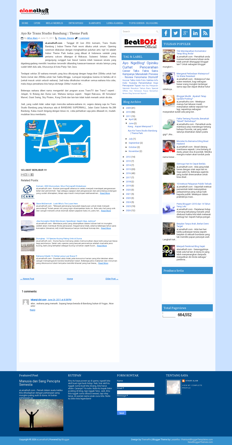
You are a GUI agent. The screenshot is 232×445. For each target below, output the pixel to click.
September (134, 143)
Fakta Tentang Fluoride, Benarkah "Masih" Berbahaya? (193, 119)
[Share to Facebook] (32, 174)
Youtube (133, 83)
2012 (128, 157)
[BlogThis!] (25, 174)
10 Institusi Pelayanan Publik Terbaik (194, 184)
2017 (128, 177)
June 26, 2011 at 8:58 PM (59, 299)
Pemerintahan (145, 83)
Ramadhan (153, 91)
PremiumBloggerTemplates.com (197, 439)
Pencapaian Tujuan (131, 85)
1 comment (83, 38)
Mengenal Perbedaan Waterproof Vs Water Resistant (193, 74)
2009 (128, 108)
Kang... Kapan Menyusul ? (140, 126)
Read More (105, 193)
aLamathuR (42, 439)
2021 (128, 194)
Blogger (65, 439)
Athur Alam (32, 38)
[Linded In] (196, 37)
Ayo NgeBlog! (133, 63)
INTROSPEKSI (76, 23)
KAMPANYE (95, 23)
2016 (128, 173)
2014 (128, 165)
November (134, 151)
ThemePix (146, 439)
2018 (128, 181)
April (131, 119)
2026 (128, 210)
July (131, 139)
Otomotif (153, 77)
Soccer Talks (128, 80)
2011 (128, 116)
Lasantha (175, 439)
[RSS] (206, 37)
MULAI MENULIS (54, 23)
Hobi (124, 83)
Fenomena (140, 77)
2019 (128, 185)
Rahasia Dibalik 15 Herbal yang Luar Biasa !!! (56, 256)
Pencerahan (149, 67)
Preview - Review (66, 38)
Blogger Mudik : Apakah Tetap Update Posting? (191, 97)
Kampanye (128, 74)
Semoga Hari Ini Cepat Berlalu (191, 163)
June (131, 123)
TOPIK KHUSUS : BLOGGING (143, 23)
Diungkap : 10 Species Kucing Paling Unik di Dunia (59, 238)
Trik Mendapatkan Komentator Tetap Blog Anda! (191, 52)
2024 (128, 202)
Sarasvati (136, 93)
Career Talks (130, 70)
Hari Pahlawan (135, 91)
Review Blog (127, 93)
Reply (32, 310)
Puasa (145, 91)
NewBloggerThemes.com (200, 442)
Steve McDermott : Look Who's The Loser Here (57, 203)
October (133, 147)
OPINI (37, 23)
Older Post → (111, 278)
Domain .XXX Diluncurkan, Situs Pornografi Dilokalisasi (61, 186)
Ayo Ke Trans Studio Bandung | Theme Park (54, 33)
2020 (128, 189)
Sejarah (143, 93)
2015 (128, 169)
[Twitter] (176, 37)
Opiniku (152, 63)
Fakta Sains (150, 70)
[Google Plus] (186, 37)
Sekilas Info (152, 80)
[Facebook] (166, 37)
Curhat (127, 67)
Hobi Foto (141, 80)
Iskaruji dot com (39, 299)
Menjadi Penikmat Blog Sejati (191, 246)
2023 (128, 198)
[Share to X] (29, 174)
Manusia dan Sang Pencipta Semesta (39, 383)
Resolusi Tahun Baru (141, 88)
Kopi (156, 83)
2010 (128, 112)
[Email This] (22, 174)
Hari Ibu (145, 85)
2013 (128, 161)
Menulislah (141, 74)
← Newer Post (27, 278)
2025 (128, 206)
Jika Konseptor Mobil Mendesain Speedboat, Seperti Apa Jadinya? (66, 221)
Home (25, 23)
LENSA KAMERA (114, 23)
